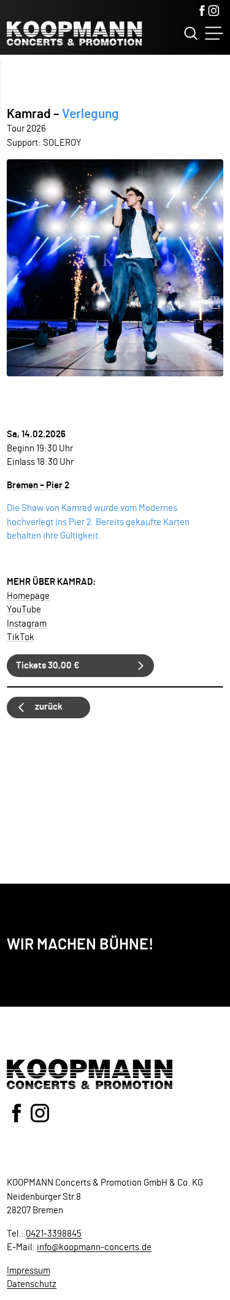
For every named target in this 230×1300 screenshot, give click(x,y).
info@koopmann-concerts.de (94, 1247)
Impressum (28, 1270)
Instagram (27, 623)
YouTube (24, 609)
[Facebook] (202, 11)
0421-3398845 (54, 1234)
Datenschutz (31, 1284)
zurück (49, 706)
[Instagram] (214, 11)
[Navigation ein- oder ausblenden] (214, 33)
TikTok (20, 637)
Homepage (28, 596)
